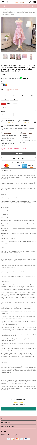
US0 (14, 92)
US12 (32, 95)
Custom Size (5, 92)
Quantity (3, 111)
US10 (23, 95)
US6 (5, 95)
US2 (23, 92)
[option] (18, 34)
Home (3, 9)
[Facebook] (1, 431)
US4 (32, 92)
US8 (14, 95)
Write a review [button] (18, 409)
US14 (5, 99)
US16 (14, 99)
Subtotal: (3, 118)
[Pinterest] (5, 431)
